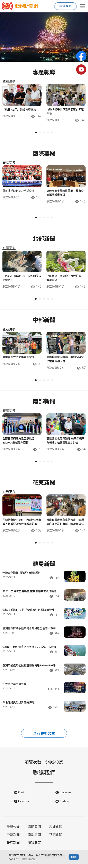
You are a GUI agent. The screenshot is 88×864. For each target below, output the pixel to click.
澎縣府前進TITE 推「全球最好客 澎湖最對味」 (29, 609)
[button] (41, 57)
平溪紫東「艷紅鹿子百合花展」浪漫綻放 (65, 278)
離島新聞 (13, 843)
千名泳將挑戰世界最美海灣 (18, 702)
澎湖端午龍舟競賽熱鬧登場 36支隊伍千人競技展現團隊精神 (29, 647)
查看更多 (9, 81)
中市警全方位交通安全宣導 (18, 357)
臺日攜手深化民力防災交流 (18, 190)
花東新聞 (55, 834)
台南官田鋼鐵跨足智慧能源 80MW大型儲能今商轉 (19, 440)
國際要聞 (34, 826)
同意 (74, 856)
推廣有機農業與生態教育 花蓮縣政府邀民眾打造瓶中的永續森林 (65, 521)
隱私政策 (34, 843)
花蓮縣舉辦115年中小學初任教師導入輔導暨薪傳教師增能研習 (21, 521)
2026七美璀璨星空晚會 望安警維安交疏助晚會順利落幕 (29, 591)
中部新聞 (13, 834)
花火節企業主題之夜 (14, 684)
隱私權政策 (29, 859)
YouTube (64, 801)
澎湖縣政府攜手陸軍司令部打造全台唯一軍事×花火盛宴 (29, 629)
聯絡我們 (65, 6)
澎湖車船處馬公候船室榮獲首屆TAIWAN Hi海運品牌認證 (30, 666)
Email (21, 792)
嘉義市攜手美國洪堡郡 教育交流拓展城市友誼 (65, 192)
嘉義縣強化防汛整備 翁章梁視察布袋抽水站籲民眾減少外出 (65, 440)
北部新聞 (55, 826)
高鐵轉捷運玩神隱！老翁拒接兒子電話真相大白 (65, 359)
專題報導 (13, 826)
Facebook (23, 801)
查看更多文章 (44, 733)
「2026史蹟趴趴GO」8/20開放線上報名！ (21, 278)
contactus (65, 792)
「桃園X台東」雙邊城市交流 (19, 109)
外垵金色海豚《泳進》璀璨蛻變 (21, 572)
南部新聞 (34, 834)
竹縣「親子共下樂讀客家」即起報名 (65, 111)
